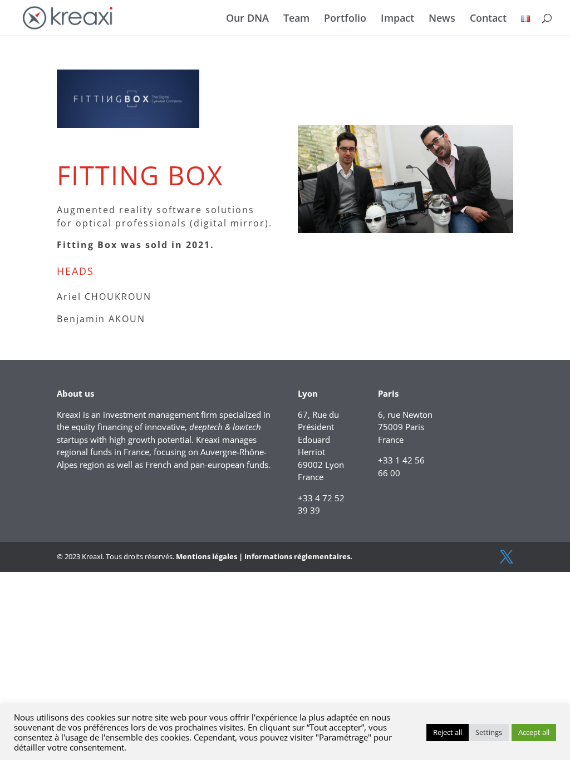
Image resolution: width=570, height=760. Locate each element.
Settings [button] (488, 732)
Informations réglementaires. (298, 556)
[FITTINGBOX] (405, 233)
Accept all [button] (533, 732)
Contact (488, 19)
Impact (397, 19)
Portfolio (345, 19)
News (442, 19)
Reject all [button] (447, 732)
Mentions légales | (209, 556)
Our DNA (247, 19)
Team (296, 19)
